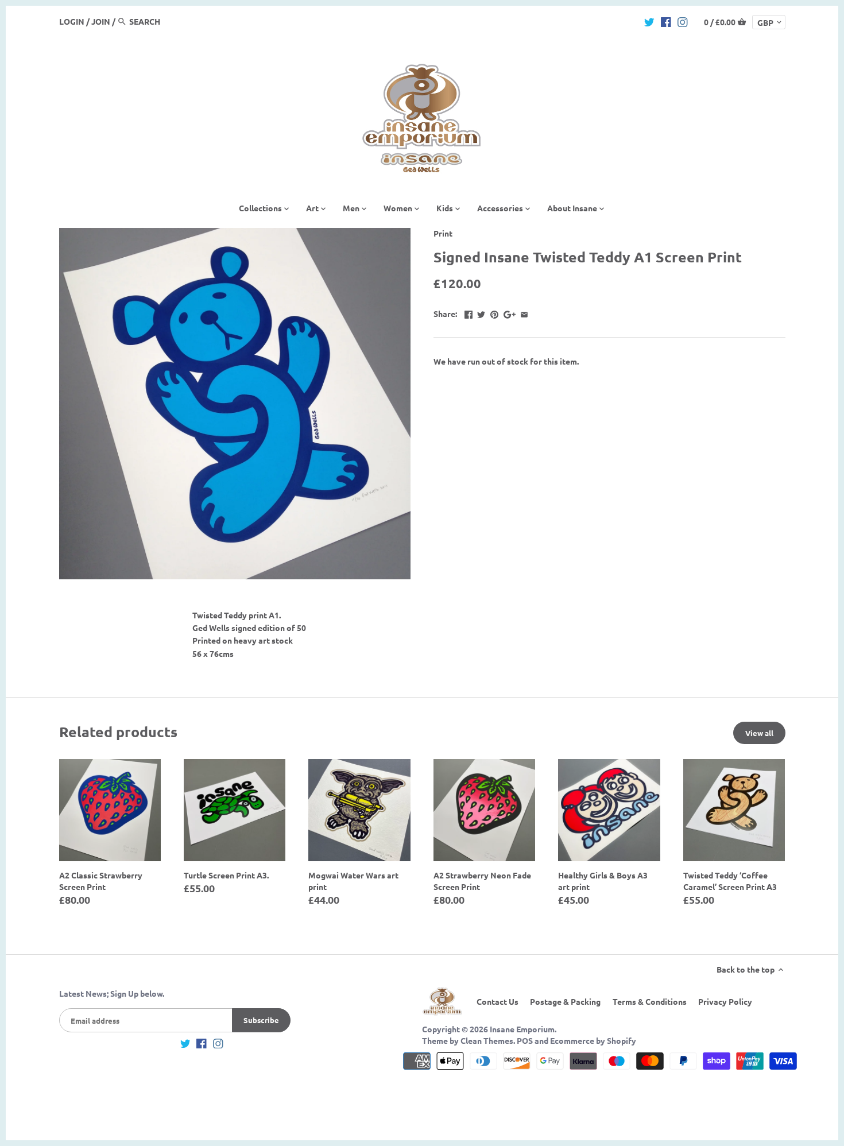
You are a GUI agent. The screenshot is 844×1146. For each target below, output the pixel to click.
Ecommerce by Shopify (593, 1040)
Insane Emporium (522, 1029)
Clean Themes (486, 1040)
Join (100, 21)
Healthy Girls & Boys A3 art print (603, 881)
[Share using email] (524, 312)
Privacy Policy (725, 1001)
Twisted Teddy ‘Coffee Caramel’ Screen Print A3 (730, 881)
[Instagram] (682, 21)
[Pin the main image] (494, 312)
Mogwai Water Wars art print (353, 881)
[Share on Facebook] (468, 312)
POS (525, 1040)
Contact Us (497, 1001)
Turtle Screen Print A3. (226, 875)
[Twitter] (649, 21)
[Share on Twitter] (481, 312)
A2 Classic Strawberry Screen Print (100, 881)
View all (759, 733)
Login (71, 21)
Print (442, 233)
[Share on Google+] (510, 312)
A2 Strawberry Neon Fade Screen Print (482, 881)
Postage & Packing (565, 1001)
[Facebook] (666, 21)
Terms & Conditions (650, 1001)
